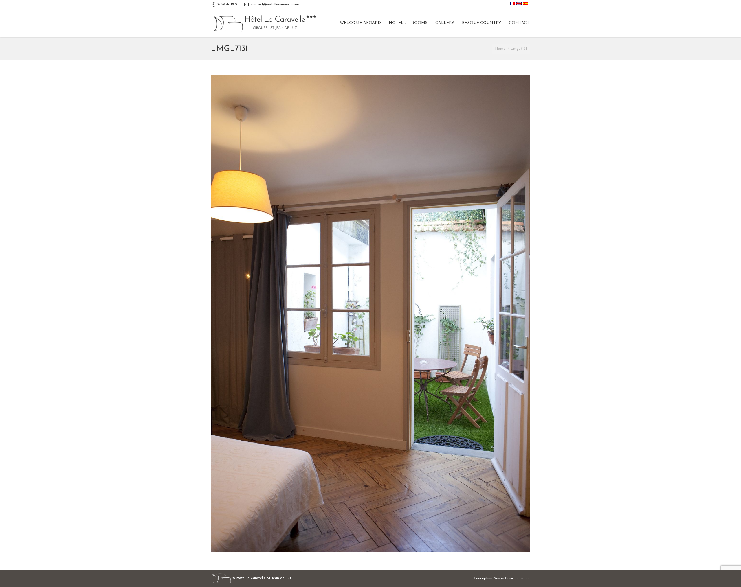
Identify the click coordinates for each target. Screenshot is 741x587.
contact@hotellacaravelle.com (275, 4)
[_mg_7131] (370, 313)
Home (500, 49)
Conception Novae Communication (502, 578)
